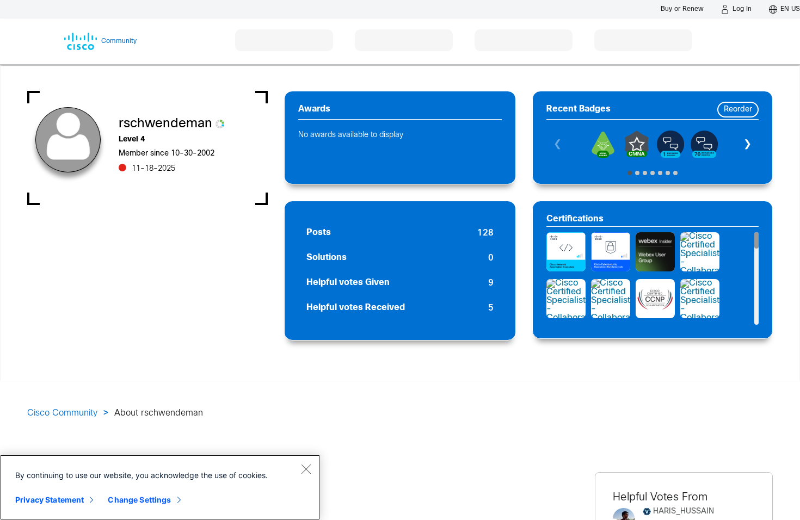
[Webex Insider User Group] (655, 251)
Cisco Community (62, 413)
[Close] (305, 468)
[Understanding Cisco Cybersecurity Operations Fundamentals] (610, 251)
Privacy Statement (49, 499)
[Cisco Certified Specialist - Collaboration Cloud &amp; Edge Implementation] (699, 251)
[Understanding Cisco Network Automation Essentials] (566, 251)
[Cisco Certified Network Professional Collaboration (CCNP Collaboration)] (655, 298)
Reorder (738, 109)
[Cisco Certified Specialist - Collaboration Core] (610, 298)
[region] (160, 487)
